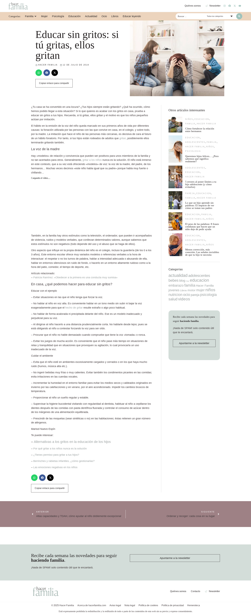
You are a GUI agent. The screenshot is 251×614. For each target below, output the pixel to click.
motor (192, 290)
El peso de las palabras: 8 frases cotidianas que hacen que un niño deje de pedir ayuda (202, 227)
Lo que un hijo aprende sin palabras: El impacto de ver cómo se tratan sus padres (199, 205)
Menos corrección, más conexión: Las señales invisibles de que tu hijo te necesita (202, 252)
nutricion (175, 295)
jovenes (173, 290)
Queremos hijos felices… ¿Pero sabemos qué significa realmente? (202, 159)
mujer (200, 290)
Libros (183, 290)
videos (184, 299)
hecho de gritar (74, 307)
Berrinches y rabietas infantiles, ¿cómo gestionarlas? (64, 461)
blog (182, 280)
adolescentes (195, 142)
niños (189, 119)
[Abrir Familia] (35, 16)
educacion (201, 119)
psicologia (193, 151)
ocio (186, 294)
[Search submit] (239, 16)
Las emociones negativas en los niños (55, 467)
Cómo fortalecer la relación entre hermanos (199, 130)
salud (172, 299)
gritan (122, 138)
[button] (38, 72)
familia (190, 124)
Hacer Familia (206, 124)
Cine (187, 281)
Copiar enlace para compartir (54, 83)
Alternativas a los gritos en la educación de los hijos (72, 442)
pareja (190, 193)
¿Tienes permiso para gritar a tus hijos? (56, 454)
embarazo (176, 285)
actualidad (178, 275)
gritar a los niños (92, 159)
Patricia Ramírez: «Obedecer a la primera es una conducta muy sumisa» (75, 277)
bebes (173, 280)
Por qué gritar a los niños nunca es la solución (60, 448)
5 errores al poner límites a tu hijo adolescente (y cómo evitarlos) (200, 184)
